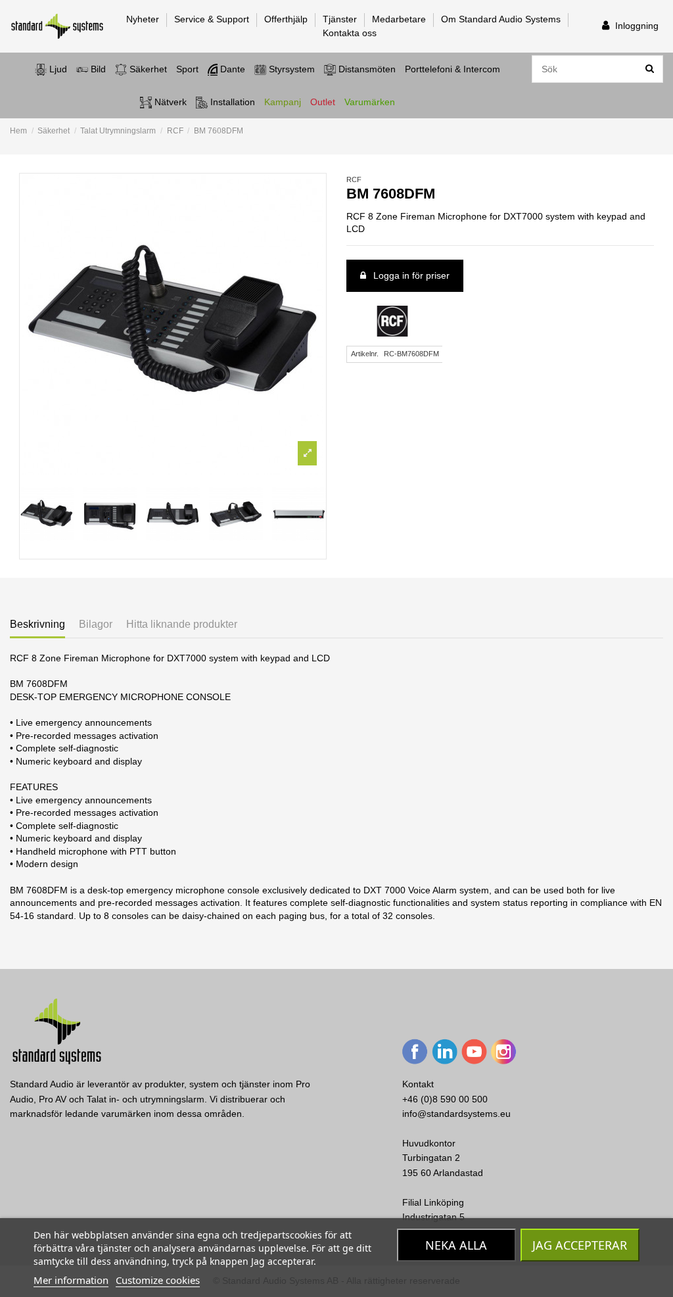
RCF (353, 179)
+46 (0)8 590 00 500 (445, 1099)
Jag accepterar (579, 1245)
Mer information (71, 1279)
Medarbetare (400, 19)
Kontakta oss (350, 33)
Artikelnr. (365, 354)
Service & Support (213, 19)
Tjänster (341, 19)
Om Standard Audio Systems (502, 19)
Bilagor (95, 624)
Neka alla (456, 1245)
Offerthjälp (287, 19)
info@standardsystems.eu (456, 1113)
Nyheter (144, 19)
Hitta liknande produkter (181, 624)
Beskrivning (37, 624)
